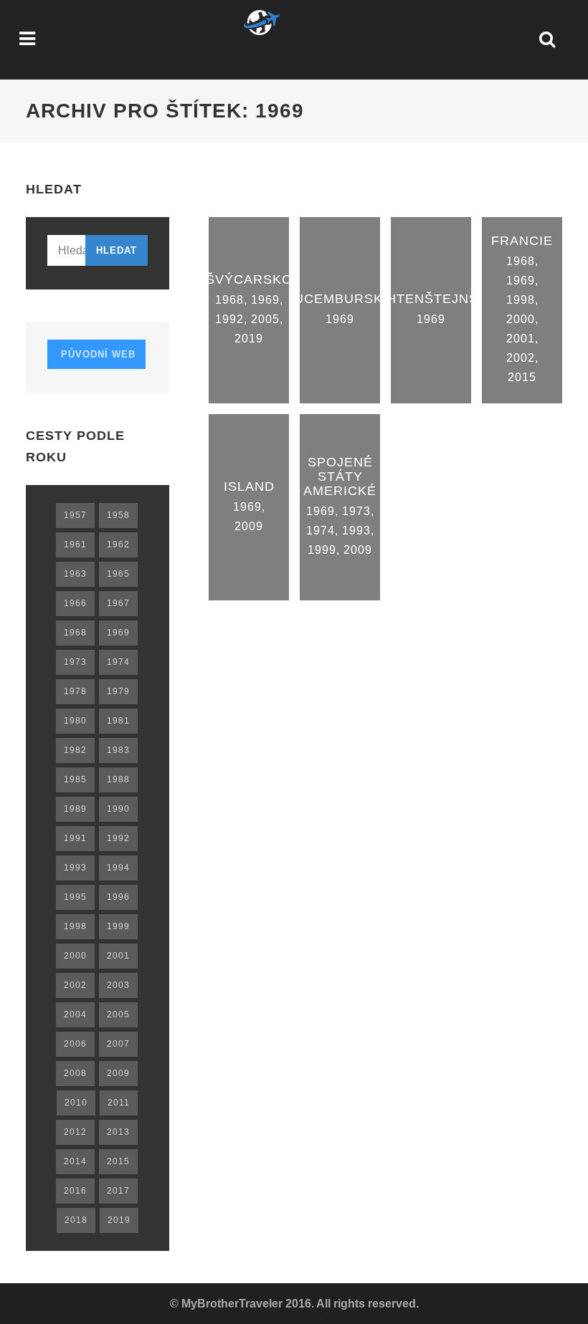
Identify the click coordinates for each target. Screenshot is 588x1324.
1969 (265, 300)
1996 (118, 897)
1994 (118, 868)
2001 (520, 338)
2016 (75, 1191)
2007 (118, 1044)
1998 (520, 300)
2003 (118, 985)
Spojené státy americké (339, 476)
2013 (118, 1132)
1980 (75, 721)
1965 (118, 574)
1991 (75, 838)
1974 (320, 530)
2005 (265, 319)
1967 (118, 603)
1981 (118, 721)
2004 (75, 1014)
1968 (229, 300)
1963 (75, 574)
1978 (75, 691)
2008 (75, 1073)
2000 (520, 319)
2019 (248, 338)
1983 (118, 750)
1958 (118, 515)
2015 (522, 377)
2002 (520, 358)
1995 (75, 897)
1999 (322, 550)
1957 (75, 515)
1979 (118, 691)
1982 (75, 750)
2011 (119, 1103)
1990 (118, 809)
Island (249, 486)
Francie (522, 241)
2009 (248, 526)
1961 (75, 544)
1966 (75, 603)
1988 (118, 779)
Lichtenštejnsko (431, 299)
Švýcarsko (249, 279)
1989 (75, 809)
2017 (118, 1191)
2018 (76, 1220)
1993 (356, 530)
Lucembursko (340, 299)
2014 (75, 1161)
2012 (75, 1132)
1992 (229, 319)
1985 (75, 779)
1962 (118, 544)
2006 (75, 1044)
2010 (76, 1103)
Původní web (96, 354)
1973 (356, 511)
